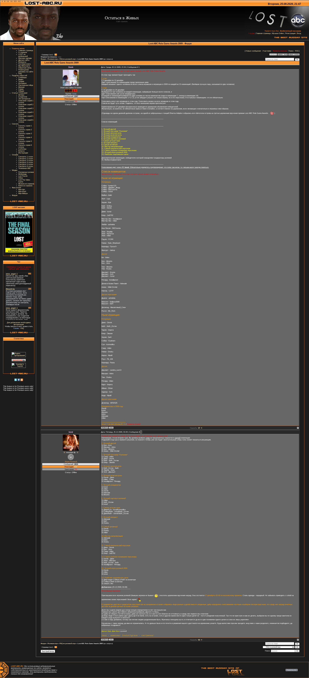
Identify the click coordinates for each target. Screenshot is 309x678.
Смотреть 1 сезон (25, 157)
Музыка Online (278, 33)
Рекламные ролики (26, 172)
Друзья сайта (23, 60)
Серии (20, 89)
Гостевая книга (24, 64)
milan (59, 57)
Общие (21, 91)
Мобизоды (22, 174)
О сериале (22, 52)
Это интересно (24, 99)
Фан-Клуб (22, 191)
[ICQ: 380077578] (111, 639)
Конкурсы (22, 62)
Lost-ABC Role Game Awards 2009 (90, 59)
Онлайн (15, 155)
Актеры (21, 95)
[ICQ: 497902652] (111, 428)
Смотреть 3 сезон (25, 160)
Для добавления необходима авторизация (19, 323)
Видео (20, 79)
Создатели (22, 97)
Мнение (21, 87)
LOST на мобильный (23, 55)
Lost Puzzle (23, 176)
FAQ (20, 74)
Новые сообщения (253, 51)
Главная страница (263, 33)
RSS (297, 51)
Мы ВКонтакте (24, 66)
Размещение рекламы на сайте (25, 71)
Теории (21, 81)
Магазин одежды (25, 58)
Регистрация (290, 33)
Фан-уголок (16, 188)
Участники (266, 51)
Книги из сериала (25, 186)
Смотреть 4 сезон (25, 162)
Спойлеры (22, 77)
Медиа (14, 170)
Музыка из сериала (26, 184)
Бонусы (21, 151)
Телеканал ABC (24, 168)
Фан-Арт (21, 189)
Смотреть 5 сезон (25, 164)
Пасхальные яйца (25, 85)
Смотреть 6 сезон (25, 166)
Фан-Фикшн (23, 193)
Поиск (290, 51)
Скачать (15, 124)
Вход (299, 33)
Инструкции (23, 153)
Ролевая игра (53, 59)
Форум (14, 195)
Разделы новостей (19, 75)
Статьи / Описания (19, 93)
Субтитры (22, 149)
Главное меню (18, 48)
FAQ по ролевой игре (68, 59)
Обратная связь (25, 68)
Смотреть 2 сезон (25, 159)
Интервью (22, 83)
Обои (20, 178)
